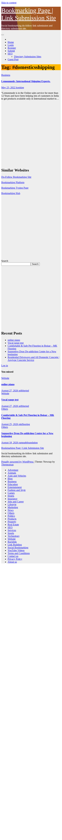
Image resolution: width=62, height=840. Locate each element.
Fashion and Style (17, 490)
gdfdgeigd (24, 390)
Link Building (15, 544)
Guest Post (13, 59)
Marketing (13, 507)
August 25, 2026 (10, 424)
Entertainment (15, 487)
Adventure (13, 470)
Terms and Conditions (19, 553)
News (11, 510)
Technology (14, 536)
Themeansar (7, 464)
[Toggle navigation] (2, 34)
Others (4, 409)
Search (4, 261)
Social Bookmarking (18, 547)
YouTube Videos (16, 550)
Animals (12, 473)
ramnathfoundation (28, 442)
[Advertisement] (31, 134)
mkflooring (24, 424)
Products (12, 518)
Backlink (12, 541)
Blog (10, 478)
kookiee (20, 87)
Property (12, 521)
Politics (11, 516)
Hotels (11, 495)
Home (11, 42)
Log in (4, 365)
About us (12, 562)
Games (11, 493)
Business (5, 75)
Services (12, 530)
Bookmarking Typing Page (14, 187)
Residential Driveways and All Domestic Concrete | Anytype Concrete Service (33, 358)
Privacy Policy (15, 559)
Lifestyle (12, 504)
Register (12, 48)
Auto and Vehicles (17, 475)
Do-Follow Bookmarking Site (16, 177)
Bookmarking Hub (10, 193)
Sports (11, 533)
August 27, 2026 (10, 390)
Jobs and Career (16, 501)
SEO (10, 53)
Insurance (12, 498)
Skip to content (8, 2)
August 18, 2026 (10, 442)
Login (11, 45)
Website (5, 378)
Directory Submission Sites (27, 56)
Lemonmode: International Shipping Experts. (25, 81)
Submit (11, 50)
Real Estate (13, 524)
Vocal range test (16, 343)
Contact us (13, 556)
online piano (14, 340)
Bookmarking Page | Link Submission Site (22, 448)
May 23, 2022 (8, 87)
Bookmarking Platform (12, 182)
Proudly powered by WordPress (17, 461)
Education (13, 484)
